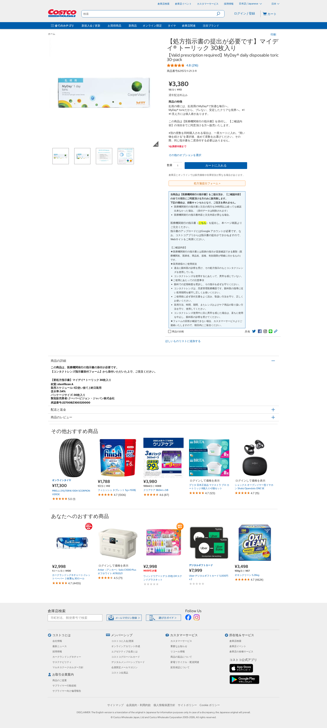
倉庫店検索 (57, 611)
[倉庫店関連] (196, 25)
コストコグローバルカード (125, 656)
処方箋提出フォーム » (207, 183)
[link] (254, 331)
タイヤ (172, 25)
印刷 (273, 34)
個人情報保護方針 (164, 705)
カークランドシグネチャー (66, 656)
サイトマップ (115, 705)
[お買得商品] (122, 25)
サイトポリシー (187, 705)
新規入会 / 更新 (91, 25)
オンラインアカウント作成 (125, 646)
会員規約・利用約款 (138, 705)
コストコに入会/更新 (122, 640)
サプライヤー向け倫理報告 (66, 690)
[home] (62, 13)
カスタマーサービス (184, 635)
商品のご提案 (59, 680)
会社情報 (57, 640)
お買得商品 (114, 25)
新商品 (133, 25)
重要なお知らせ (178, 646)
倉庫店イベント (237, 646)
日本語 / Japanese (249, 3)
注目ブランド (211, 25)
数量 (169, 165)
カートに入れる (216, 165)
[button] (220, 13)
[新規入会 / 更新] (101, 25)
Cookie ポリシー (210, 705)
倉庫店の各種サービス (241, 651)
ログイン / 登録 (244, 13)
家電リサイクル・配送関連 (184, 662)
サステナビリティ (62, 662)
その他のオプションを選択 (185, 155)
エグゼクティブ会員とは (124, 651)
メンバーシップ (122, 635)
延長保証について (180, 667)
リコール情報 (177, 651)
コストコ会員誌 (119, 672)
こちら (202, 222)
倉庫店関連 (189, 25)
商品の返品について (181, 656)
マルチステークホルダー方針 (67, 667)
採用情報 (57, 651)
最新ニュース (59, 646)
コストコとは (61, 635)
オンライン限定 (152, 25)
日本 (273, 3)
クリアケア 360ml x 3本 (156, 490)
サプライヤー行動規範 (64, 685)
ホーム (51, 33)
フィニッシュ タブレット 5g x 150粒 (117, 490)
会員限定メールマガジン (124, 667)
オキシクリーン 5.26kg (247, 575)
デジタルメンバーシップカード (128, 662)
